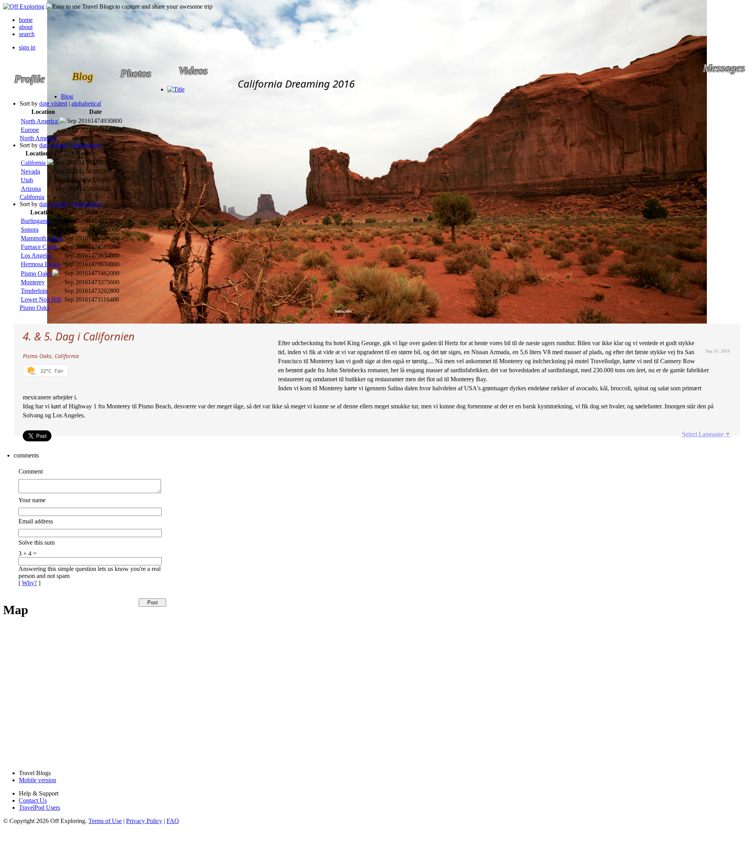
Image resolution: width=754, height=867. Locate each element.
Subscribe (343, 311)
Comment (30, 471)
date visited (53, 103)
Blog (67, 96)
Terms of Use (105, 821)
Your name (32, 500)
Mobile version (37, 780)
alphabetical (86, 103)
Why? (29, 583)
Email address (35, 521)
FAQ (173, 821)
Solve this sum (36, 542)
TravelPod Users (39, 807)
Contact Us (33, 800)
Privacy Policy (144, 821)
